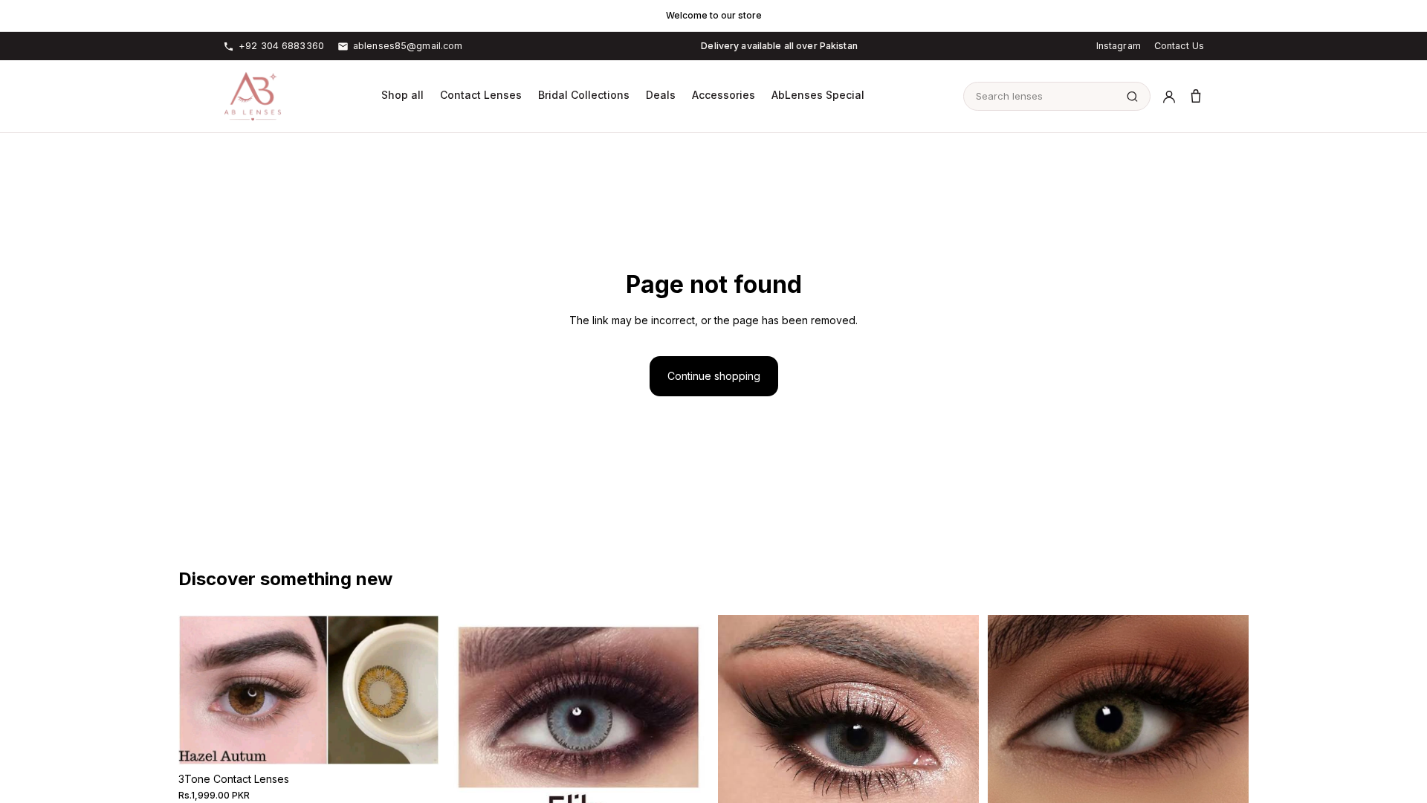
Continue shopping (713, 376)
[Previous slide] (200, 690)
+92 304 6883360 (281, 45)
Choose (429, 741)
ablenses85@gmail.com (408, 45)
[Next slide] (417, 690)
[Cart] (1196, 96)
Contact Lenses (481, 94)
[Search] (1132, 96)
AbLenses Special (817, 94)
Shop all (402, 94)
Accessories (723, 94)
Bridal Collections (584, 94)
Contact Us (1179, 45)
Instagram (1118, 45)
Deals (661, 94)
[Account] (1169, 96)
